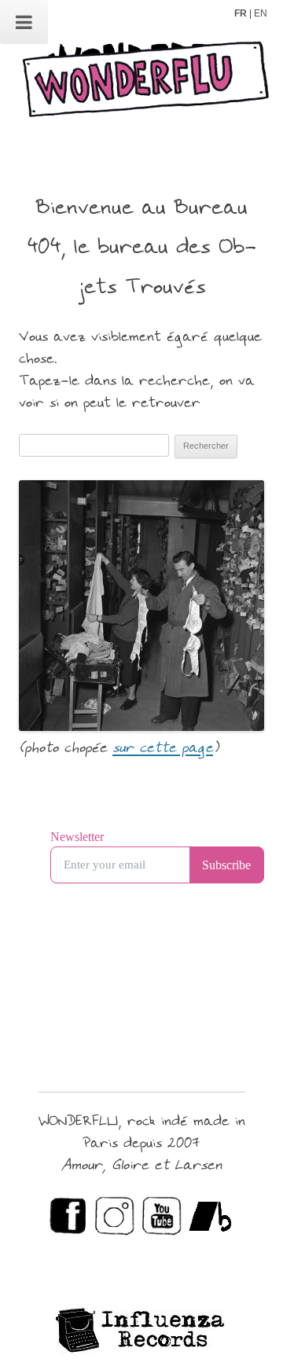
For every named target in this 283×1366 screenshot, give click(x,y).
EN (260, 13)
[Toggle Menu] (24, 22)
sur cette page (162, 748)
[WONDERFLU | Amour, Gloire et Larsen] (141, 85)
